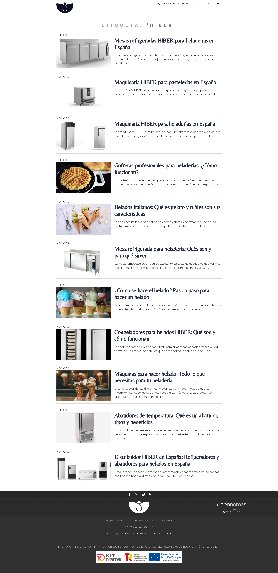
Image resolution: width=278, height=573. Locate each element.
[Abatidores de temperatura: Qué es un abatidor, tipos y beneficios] (83, 427)
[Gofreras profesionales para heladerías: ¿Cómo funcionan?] (83, 177)
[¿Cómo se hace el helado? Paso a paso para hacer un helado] (83, 302)
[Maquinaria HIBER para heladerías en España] (83, 135)
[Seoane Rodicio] (66, 7)
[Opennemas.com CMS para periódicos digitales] (231, 507)
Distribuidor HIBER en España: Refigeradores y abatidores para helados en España (166, 460)
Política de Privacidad (134, 533)
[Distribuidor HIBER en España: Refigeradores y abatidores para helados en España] (83, 469)
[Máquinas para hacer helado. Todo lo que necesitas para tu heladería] (83, 385)
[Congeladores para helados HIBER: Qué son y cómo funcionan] (83, 344)
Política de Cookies (160, 533)
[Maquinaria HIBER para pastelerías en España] (83, 94)
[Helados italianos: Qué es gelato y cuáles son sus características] (83, 219)
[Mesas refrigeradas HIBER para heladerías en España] (83, 52)
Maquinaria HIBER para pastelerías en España (165, 82)
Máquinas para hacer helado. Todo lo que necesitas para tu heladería (159, 377)
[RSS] (150, 494)
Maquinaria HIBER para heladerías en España (164, 123)
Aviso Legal (112, 533)
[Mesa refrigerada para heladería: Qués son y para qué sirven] (83, 260)
